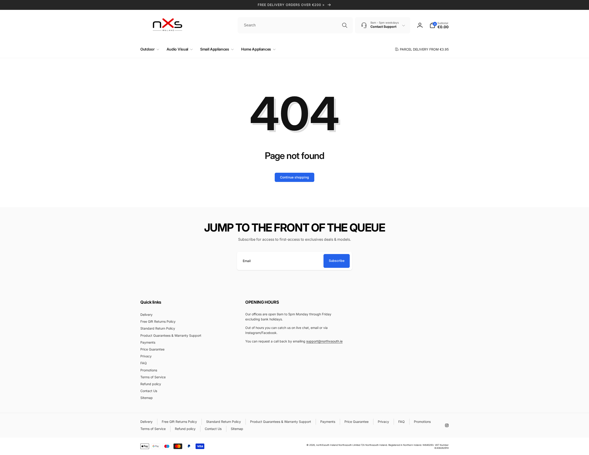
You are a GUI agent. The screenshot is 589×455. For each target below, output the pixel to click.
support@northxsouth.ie (324, 341)
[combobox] (295, 25)
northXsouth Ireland (327, 445)
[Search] (344, 25)
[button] (149, 49)
